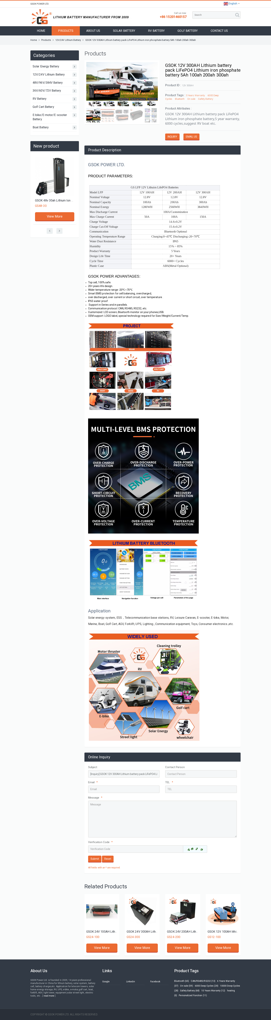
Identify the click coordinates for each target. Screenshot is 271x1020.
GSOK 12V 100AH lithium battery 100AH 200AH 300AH (71, 161)
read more (49, 996)
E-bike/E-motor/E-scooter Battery (50, 117)
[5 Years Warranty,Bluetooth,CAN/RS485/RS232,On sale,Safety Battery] (142, 911)
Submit (95, 858)
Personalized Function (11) (193, 995)
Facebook (155, 981)
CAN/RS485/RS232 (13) (203, 981)
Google (106, 981)
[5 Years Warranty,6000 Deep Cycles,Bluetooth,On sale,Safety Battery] (223, 911)
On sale (191, 99)
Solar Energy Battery (46, 66)
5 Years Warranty (195, 95)
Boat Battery (41, 127)
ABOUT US (93, 31)
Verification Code (100, 842)
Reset (107, 858)
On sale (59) (186, 986)
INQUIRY (172, 136)
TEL (169, 782)
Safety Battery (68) (189, 990)
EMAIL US (191, 136)
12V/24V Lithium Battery (68, 40)
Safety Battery (205, 99)
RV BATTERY (156, 31)
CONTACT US (219, 31)
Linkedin (130, 981)
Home (33, 40)
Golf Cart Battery (43, 107)
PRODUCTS (65, 31)
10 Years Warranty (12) (213, 990)
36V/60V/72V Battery (47, 90)
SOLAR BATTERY (124, 31)
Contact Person (175, 767)
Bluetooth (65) (181, 981)
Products (46, 40)
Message (95, 797)
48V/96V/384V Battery (48, 82)
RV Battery (39, 98)
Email (93, 782)
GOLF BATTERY (188, 31)
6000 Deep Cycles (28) (206, 986)
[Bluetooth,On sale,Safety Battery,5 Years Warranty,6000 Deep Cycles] (101, 911)
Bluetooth (180, 99)
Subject (92, 767)
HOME (41, 31)
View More (54, 177)
